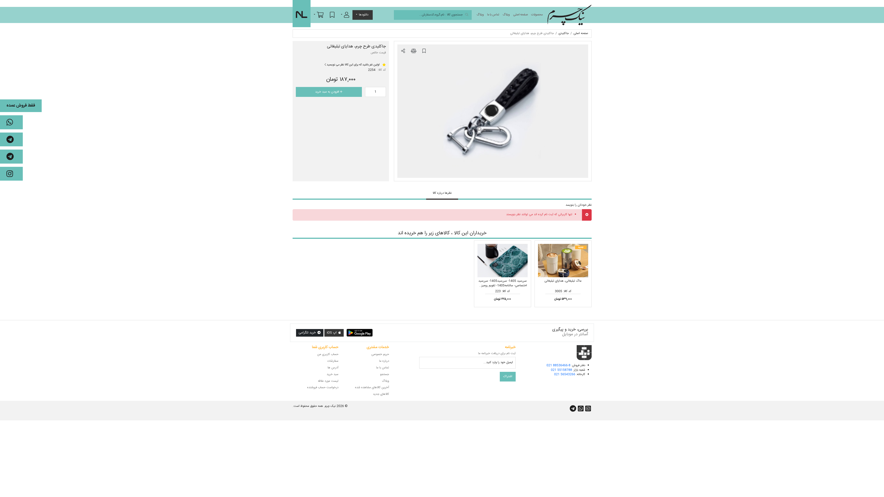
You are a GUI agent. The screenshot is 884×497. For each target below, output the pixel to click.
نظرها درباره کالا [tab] (442, 193)
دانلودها (363, 14)
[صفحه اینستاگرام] (11, 174)
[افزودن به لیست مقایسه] (413, 51)
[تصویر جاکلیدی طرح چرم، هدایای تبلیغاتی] (492, 111)
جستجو (384, 374)
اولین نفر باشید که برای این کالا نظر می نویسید (353, 64)
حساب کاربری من (327, 354)
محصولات (537, 14)
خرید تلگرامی (308, 332)
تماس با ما (493, 14)
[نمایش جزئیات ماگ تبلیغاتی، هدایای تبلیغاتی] (563, 260)
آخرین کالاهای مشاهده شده (372, 387)
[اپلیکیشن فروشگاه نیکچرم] (360, 332)
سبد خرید (332, 374)
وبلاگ (506, 14)
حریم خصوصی (380, 354)
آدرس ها (333, 367)
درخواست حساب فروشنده (322, 387)
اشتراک (507, 376)
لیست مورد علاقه (328, 381)
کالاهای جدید (381, 394)
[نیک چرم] (569, 14)
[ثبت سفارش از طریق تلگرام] (11, 157)
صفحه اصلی (520, 14)
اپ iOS (332, 332)
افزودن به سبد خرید (327, 91)
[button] (345, 14)
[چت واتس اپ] (11, 122)
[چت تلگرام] (11, 140)
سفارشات (332, 361)
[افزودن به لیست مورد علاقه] (424, 51)
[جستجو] (467, 15)
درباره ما (384, 361)
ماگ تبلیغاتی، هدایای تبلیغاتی (563, 280)
